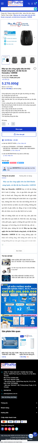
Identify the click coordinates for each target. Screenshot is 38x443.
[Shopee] (13, 429)
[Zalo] (16, 429)
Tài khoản (32, 3)
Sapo (30, 439)
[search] (35, 9)
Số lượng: (4, 120)
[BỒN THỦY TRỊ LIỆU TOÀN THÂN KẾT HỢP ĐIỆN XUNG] (10, 343)
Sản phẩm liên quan (11, 331)
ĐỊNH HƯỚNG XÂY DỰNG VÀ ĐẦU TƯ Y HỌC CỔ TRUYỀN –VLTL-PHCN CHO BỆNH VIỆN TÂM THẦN (23, 261)
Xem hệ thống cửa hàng (9, 397)
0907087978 (7, 390)
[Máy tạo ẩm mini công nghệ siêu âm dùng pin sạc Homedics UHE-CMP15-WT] (28, 343)
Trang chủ (4, 13)
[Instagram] (9, 429)
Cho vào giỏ (20, 134)
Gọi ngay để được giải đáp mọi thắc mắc (21, 169)
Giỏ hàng (36, 3)
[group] (19, 38)
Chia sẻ (6, 162)
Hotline (29, 3)
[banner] (19, 306)
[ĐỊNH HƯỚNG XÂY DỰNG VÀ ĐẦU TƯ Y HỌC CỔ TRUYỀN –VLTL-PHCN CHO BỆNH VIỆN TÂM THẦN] (6, 262)
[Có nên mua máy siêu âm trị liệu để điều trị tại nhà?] (6, 270)
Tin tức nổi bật (7, 256)
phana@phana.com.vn (10, 393)
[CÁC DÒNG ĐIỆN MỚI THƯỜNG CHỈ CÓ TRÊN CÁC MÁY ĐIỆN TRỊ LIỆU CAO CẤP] (6, 278)
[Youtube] (6, 429)
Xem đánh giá (5, 79)
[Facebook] (2, 429)
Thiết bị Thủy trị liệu (6, 15)
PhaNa (19, 439)
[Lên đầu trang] (35, 429)
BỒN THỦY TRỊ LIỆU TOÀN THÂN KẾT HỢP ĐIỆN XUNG (10, 354)
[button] (34, 37)
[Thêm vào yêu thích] (35, 68)
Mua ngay (19, 129)
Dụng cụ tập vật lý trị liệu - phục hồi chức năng (21, 13)
